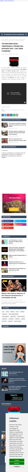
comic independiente (13, 314)
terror (9, 110)
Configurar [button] (17, 466)
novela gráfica (5, 316)
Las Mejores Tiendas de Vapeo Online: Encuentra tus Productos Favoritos (17, 380)
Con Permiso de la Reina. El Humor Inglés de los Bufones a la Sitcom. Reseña (17, 125)
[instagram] (20, 224)
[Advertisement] (14, 17)
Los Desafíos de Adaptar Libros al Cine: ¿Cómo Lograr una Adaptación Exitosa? (17, 388)
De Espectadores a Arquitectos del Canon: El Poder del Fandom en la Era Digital (17, 132)
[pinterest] (8, 224)
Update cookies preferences (7, 0)
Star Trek (4, 321)
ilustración (4, 318)
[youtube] (8, 228)
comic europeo (17, 321)
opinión (23, 318)
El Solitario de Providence (14, 34)
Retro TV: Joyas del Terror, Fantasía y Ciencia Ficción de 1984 (17, 139)
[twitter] (20, 221)
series (6, 110)
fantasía (22, 311)
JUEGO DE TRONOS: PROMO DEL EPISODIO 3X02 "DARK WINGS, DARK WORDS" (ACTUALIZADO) (17, 249)
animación (11, 318)
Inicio (3, 39)
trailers (22, 110)
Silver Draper (5, 54)
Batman (12, 311)
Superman (4, 314)
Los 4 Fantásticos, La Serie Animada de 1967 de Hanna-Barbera (16, 241)
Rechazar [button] (16, 463)
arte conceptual (21, 316)
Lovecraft (10, 321)
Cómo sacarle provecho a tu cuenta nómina (16, 372)
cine (3, 311)
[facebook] (8, 221)
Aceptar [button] (17, 460)
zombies (6, 39)
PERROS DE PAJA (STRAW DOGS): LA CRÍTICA (17, 256)
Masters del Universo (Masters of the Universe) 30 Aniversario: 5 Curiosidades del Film (13, 295)
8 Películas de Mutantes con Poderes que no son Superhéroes (17, 262)
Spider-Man (13, 316)
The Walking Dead (16, 110)
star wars (17, 318)
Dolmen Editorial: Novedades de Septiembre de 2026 (17, 269)
